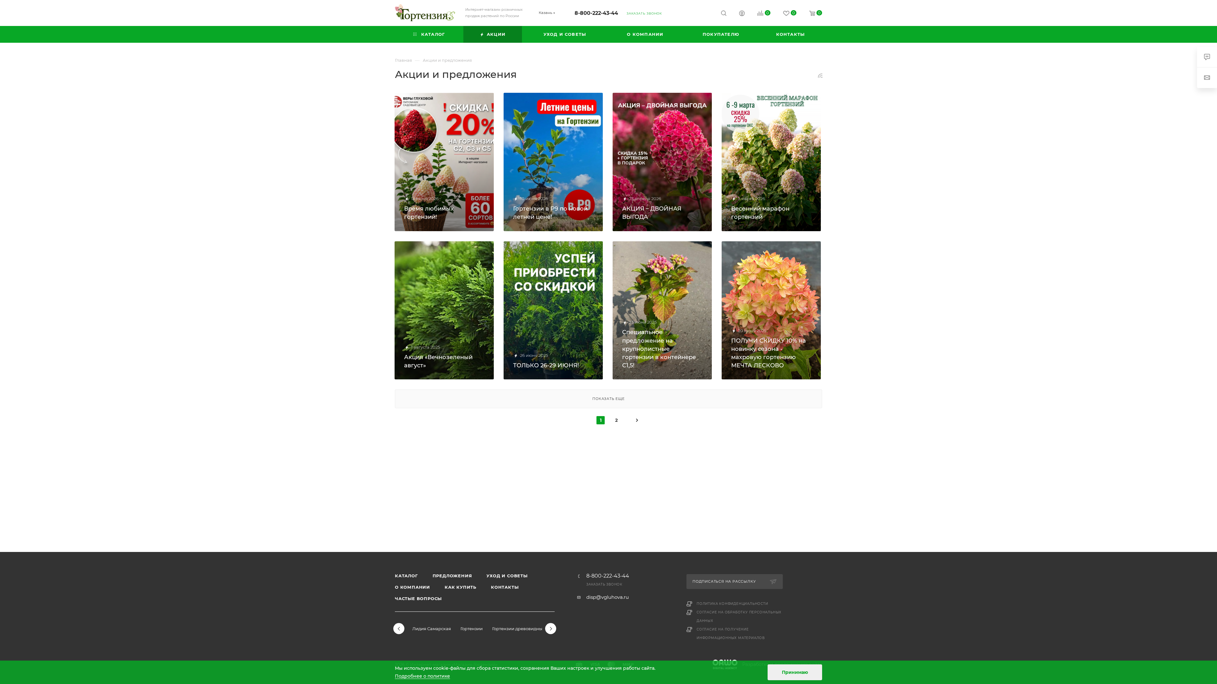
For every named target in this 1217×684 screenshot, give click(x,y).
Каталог (406, 575)
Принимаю (795, 672)
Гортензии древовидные (518, 628)
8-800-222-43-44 (596, 13)
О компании (412, 587)
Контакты (504, 587)
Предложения (452, 575)
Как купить (460, 587)
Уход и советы (506, 575)
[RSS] (820, 76)
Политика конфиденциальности (732, 604)
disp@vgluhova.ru (607, 597)
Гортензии (471, 628)
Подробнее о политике (422, 676)
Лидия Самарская (431, 628)
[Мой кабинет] (742, 14)
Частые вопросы (418, 598)
